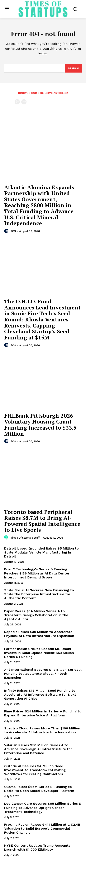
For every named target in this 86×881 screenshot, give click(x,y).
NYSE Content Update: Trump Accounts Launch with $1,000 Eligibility (37, 847)
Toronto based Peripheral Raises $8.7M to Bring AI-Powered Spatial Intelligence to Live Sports (42, 520)
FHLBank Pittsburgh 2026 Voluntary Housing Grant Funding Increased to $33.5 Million (40, 424)
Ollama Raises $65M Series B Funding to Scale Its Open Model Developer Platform (39, 789)
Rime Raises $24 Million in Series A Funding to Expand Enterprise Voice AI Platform (42, 713)
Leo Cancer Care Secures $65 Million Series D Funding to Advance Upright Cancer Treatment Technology (42, 807)
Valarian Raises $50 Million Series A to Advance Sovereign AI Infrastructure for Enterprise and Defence (38, 749)
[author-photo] (7, 231)
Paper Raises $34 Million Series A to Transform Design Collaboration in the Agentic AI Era (36, 615)
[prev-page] (17, 101)
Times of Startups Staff (25, 537)
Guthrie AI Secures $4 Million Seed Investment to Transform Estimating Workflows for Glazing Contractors (35, 770)
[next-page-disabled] (24, 101)
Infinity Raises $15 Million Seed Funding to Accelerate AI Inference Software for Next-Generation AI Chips (41, 694)
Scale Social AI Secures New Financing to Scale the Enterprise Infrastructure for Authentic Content (39, 594)
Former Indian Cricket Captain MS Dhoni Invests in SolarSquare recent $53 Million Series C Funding (39, 653)
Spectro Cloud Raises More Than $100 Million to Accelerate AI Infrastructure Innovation (42, 730)
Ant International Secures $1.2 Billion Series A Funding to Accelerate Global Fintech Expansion (43, 674)
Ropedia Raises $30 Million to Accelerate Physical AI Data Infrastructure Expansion (39, 634)
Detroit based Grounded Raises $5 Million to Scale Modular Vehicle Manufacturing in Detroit (41, 552)
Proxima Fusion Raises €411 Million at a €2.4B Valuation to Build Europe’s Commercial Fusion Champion (42, 828)
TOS (13, 231)
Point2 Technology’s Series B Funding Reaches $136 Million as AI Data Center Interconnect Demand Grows (37, 573)
